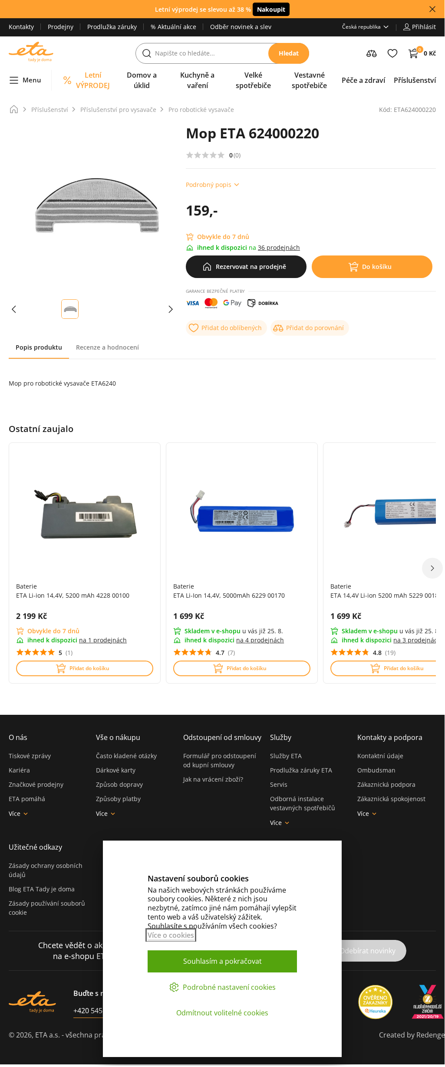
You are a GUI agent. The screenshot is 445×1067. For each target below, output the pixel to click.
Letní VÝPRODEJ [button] (93, 80)
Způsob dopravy (119, 784)
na (103, 640)
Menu (32, 79)
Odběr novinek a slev (240, 27)
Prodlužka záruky (112, 27)
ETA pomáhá (27, 799)
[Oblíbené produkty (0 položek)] (392, 53)
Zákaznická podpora (386, 784)
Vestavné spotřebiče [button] (309, 80)
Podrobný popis (208, 184)
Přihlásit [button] (424, 27)
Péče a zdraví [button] (363, 80)
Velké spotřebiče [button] (253, 80)
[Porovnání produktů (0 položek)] (371, 53)
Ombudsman (376, 770)
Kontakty (21, 27)
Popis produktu (39, 347)
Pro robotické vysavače (201, 109)
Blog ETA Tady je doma (42, 889)
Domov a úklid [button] (142, 80)
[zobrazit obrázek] (14, 309)
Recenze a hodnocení (107, 347)
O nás (18, 737)
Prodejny (60, 27)
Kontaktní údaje (380, 756)
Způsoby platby (118, 799)
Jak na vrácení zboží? (213, 779)
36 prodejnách (279, 247)
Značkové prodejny (36, 784)
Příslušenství (49, 109)
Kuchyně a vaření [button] (197, 80)
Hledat (289, 53)
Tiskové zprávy (30, 756)
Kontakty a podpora (389, 737)
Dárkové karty (115, 770)
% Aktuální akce (173, 27)
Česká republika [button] (361, 26)
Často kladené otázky (126, 756)
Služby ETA (286, 756)
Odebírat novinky (368, 951)
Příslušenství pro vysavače (118, 109)
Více (14, 813)
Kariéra (19, 770)
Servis (278, 784)
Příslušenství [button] (415, 80)
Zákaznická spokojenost (391, 799)
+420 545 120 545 (101, 1010)
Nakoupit (271, 9)
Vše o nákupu (118, 737)
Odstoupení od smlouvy (222, 737)
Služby (280, 737)
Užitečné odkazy (35, 847)
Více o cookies (171, 935)
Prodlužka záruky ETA (301, 770)
